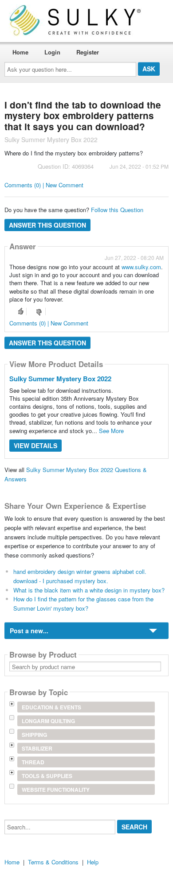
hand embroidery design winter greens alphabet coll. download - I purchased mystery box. (79, 576)
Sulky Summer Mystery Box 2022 (60, 378)
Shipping (34, 735)
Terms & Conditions (53, 862)
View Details (35, 445)
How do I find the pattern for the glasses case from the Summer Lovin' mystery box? (83, 603)
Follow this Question (117, 209)
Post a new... (29, 630)
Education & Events (51, 707)
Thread (33, 762)
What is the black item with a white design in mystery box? (89, 590)
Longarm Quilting (48, 721)
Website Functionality (56, 790)
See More (111, 430)
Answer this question (47, 225)
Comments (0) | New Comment (43, 185)
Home (20, 52)
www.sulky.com (141, 267)
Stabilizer (37, 748)
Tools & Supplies (47, 776)
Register (87, 52)
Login (52, 52)
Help (92, 862)
